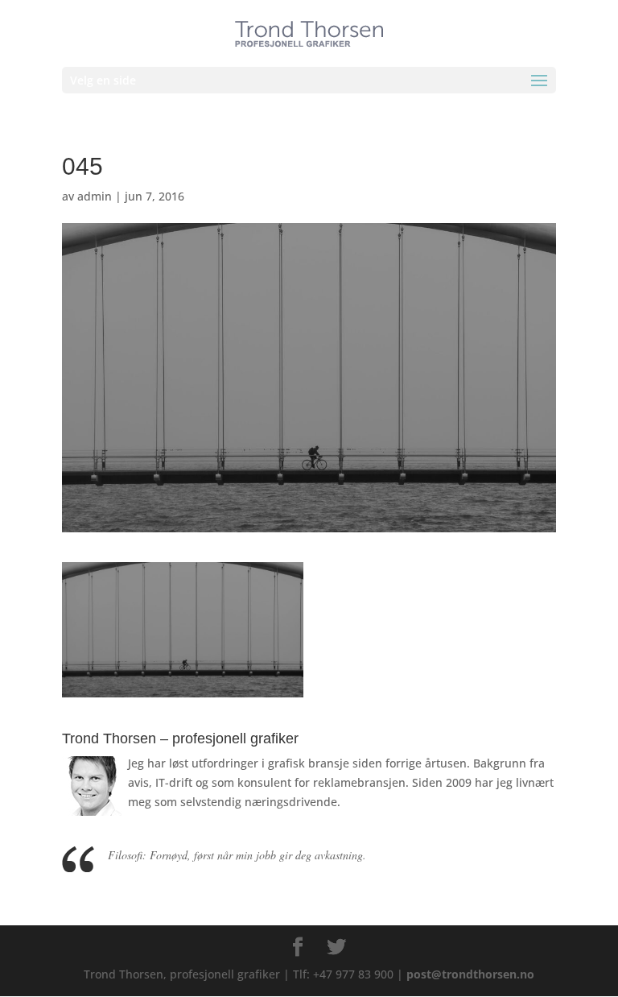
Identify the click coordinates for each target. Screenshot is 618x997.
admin (94, 196)
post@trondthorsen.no (470, 974)
